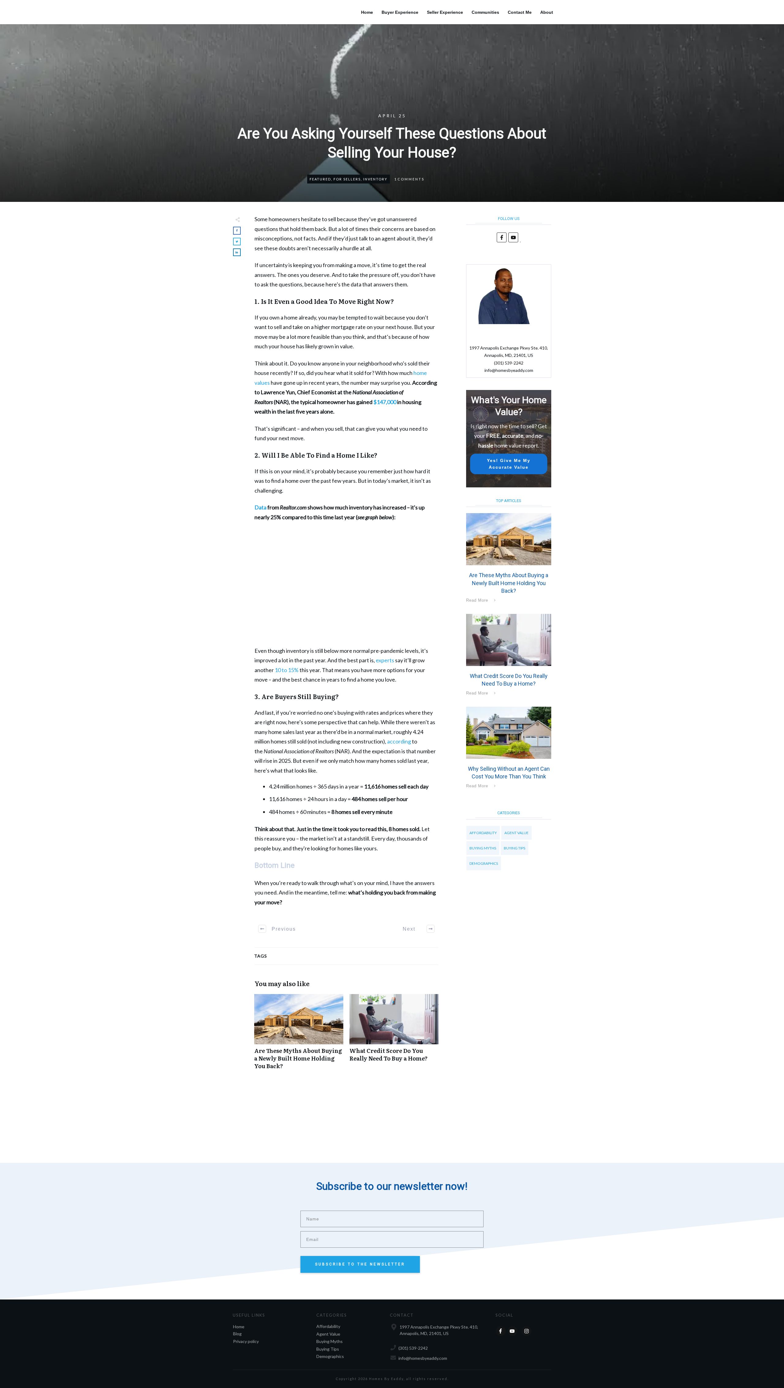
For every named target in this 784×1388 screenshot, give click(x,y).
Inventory (375, 179)
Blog (237, 1333)
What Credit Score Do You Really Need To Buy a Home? (394, 1035)
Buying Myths (482, 848)
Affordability (483, 832)
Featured (320, 179)
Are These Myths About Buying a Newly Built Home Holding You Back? (298, 1035)
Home (238, 1326)
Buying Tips (514, 848)
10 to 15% (287, 670)
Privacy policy (246, 1341)
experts (385, 660)
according (399, 741)
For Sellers (347, 179)
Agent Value (516, 832)
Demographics (483, 863)
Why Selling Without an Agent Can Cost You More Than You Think (508, 748)
